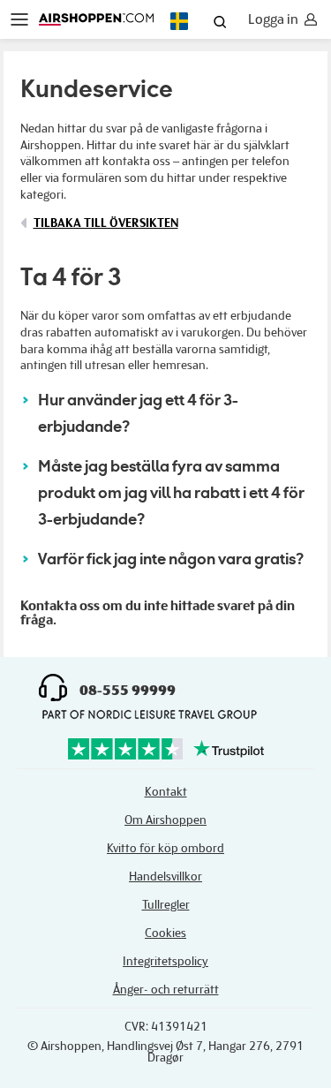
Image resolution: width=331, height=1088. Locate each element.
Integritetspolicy (165, 961)
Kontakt (166, 791)
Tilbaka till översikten (106, 223)
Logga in (273, 19)
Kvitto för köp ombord (165, 848)
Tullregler (166, 904)
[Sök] (220, 23)
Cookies (165, 933)
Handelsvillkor (165, 876)
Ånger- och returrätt (166, 989)
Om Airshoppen (165, 820)
